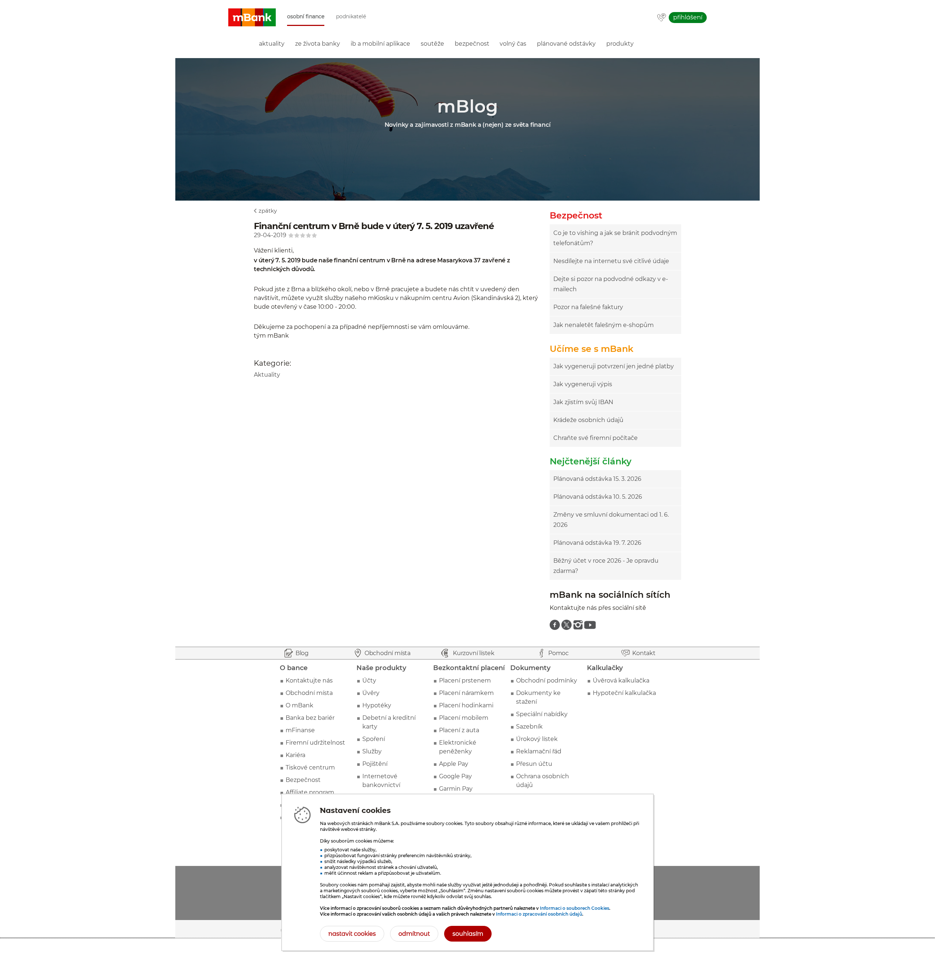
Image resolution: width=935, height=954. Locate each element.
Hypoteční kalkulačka (624, 692)
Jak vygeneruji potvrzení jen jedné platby (613, 366)
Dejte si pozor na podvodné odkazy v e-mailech (610, 284)
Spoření (373, 739)
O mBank (299, 705)
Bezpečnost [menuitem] (472, 43)
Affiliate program (310, 792)
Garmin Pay (456, 788)
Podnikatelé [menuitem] (351, 17)
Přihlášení (687, 17)
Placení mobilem (463, 717)
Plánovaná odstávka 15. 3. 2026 (597, 478)
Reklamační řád (538, 751)
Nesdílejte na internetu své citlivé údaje (611, 261)
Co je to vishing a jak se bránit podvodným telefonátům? (615, 238)
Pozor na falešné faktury (588, 307)
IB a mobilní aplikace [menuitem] (380, 43)
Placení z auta (459, 730)
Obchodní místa (309, 692)
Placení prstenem (465, 680)
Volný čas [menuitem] (513, 43)
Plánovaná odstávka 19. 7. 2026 (597, 542)
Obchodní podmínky (546, 680)
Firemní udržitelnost (315, 742)
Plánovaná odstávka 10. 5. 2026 (597, 496)
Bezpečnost (303, 779)
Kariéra (295, 755)
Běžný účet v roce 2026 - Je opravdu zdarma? (606, 565)
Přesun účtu (534, 763)
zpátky (268, 210)
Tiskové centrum (310, 767)
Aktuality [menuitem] (272, 43)
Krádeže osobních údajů (588, 420)
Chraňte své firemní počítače (595, 437)
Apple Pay (453, 763)
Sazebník (529, 726)
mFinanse (300, 730)
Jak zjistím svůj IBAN (583, 402)
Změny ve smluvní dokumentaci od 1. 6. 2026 (611, 519)
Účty (369, 680)
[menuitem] (555, 625)
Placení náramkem (466, 692)
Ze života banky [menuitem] (317, 43)
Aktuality (267, 374)
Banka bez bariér (310, 717)
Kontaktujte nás (309, 680)
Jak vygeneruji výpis (582, 384)
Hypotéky (376, 705)
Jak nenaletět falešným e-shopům (603, 325)
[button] (252, 17)
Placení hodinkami (466, 705)
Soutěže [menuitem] (432, 43)
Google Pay (455, 776)
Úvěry (370, 692)
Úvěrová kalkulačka (621, 680)
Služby (372, 751)
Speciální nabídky (542, 714)
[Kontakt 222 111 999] (661, 18)
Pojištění (375, 763)
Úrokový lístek (537, 739)
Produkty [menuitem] (620, 43)
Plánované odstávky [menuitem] (566, 43)
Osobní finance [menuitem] (305, 17)
